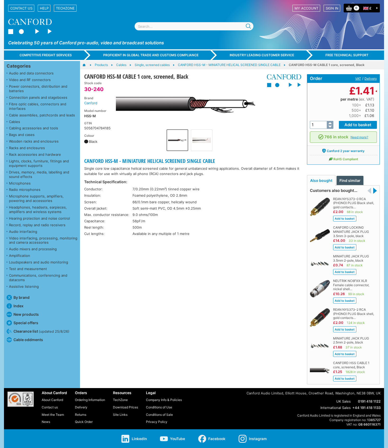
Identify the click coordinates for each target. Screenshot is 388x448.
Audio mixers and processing (33, 249)
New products (26, 314)
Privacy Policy (156, 422)
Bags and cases (22, 135)
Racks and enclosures (27, 148)
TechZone (65, 8)
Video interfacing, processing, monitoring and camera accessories (43, 240)
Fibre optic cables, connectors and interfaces (37, 106)
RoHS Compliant (345, 159)
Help (44, 8)
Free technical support (346, 55)
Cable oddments (28, 339)
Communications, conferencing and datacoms (38, 277)
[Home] (86, 65)
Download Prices (125, 407)
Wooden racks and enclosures (34, 141)
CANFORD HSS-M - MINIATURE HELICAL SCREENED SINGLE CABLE (149, 160)
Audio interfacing (23, 231)
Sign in (332, 8)
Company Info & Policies (164, 400)
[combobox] (194, 26)
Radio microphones (24, 189)
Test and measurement (28, 269)
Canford (90, 103)
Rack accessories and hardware (35, 154)
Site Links (120, 415)
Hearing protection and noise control (39, 218)
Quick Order (84, 422)
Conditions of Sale (159, 415)
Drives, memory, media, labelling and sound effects (39, 174)
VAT (358, 79)
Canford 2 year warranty (346, 151)
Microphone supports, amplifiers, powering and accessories (36, 198)
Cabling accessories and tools (33, 128)
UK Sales (343, 401)
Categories (19, 66)
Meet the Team (53, 415)
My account (306, 8)
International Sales (335, 407)
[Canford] (282, 80)
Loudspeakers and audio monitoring (38, 262)
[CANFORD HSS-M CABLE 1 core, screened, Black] (189, 104)
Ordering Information (90, 400)
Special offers (25, 322)
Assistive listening (24, 286)
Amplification (19, 255)
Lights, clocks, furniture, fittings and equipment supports (39, 163)
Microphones (20, 183)
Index (18, 306)
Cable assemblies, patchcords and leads (42, 115)
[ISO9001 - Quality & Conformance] (20, 399)
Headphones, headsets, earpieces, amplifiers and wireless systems (38, 209)
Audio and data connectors (31, 73)
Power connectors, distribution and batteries (38, 88)
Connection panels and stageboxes (38, 97)
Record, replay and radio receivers (37, 225)
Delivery (371, 79)
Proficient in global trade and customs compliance (150, 55)
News (46, 422)
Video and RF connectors (30, 80)
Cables (14, 122)
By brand (21, 297)
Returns (80, 415)
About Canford (52, 400)
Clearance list (41, 331)
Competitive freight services (46, 55)
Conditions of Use (159, 407)
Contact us (21, 8)
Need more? (359, 137)
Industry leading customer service (262, 55)
